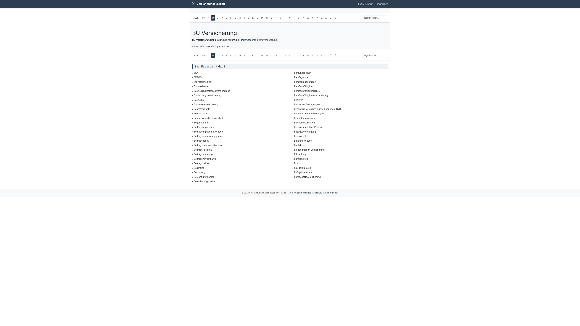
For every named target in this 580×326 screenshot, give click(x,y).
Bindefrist (299, 145)
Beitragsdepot (201, 140)
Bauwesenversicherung (206, 104)
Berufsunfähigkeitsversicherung (260, 39)
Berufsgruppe (301, 77)
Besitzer (298, 100)
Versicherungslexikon (210, 4)
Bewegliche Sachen (304, 122)
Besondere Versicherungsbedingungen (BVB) (318, 109)
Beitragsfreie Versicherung (208, 145)
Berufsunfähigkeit (303, 86)
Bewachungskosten (304, 118)
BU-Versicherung (202, 81)
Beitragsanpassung (204, 127)
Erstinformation (365, 4)
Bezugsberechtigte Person (308, 127)
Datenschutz (316, 193)
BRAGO (198, 77)
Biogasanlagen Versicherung (309, 149)
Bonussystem (301, 158)
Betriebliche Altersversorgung (309, 113)
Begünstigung (201, 122)
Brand (297, 163)
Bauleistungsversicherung (207, 95)
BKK (196, 72)
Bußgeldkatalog (302, 167)
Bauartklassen (201, 86)
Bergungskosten (302, 72)
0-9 (203, 18)
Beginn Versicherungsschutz (209, 118)
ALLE (195, 18)
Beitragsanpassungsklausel (208, 131)
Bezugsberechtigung (305, 131)
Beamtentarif (201, 113)
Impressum (382, 4)
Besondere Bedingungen (307, 104)
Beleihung (199, 167)
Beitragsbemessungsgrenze (208, 136)
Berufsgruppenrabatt (305, 81)
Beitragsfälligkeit (203, 149)
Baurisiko (199, 100)
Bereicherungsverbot (205, 181)
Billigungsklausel (303, 140)
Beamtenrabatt (202, 109)
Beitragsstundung (203, 154)
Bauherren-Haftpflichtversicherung (212, 90)
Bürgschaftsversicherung (307, 177)
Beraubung (199, 172)
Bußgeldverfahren (303, 172)
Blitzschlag (300, 154)
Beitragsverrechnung (205, 158)
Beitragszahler (201, 163)
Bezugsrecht (300, 136)
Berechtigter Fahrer (204, 177)
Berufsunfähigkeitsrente (307, 90)
